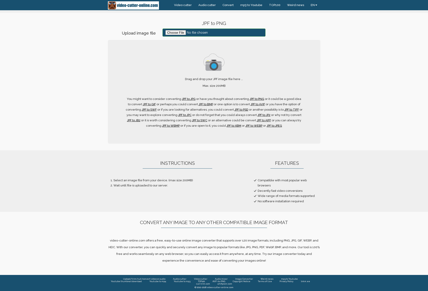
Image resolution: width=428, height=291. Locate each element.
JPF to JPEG (274, 125)
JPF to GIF (149, 104)
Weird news (295, 5)
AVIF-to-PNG (218, 281)
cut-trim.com (203, 284)
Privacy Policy (286, 281)
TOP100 (274, 5)
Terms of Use (265, 281)
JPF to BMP (206, 104)
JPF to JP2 (263, 115)
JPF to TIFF (291, 109)
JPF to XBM (233, 125)
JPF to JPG (188, 99)
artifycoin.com (225, 284)
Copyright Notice (241, 281)
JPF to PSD (241, 109)
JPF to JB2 (133, 120)
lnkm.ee (305, 281)
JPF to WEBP (253, 125)
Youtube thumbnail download (126, 281)
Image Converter (244, 279)
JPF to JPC (184, 115)
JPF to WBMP (171, 125)
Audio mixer (221, 279)
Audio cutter (207, 5)
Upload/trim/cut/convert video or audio (144, 279)
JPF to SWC (199, 120)
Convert (228, 5)
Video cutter (183, 5)
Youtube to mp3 (182, 281)
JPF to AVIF (258, 104)
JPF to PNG (257, 99)
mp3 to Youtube (251, 5)
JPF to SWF (149, 109)
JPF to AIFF (264, 120)
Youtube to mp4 (157, 281)
